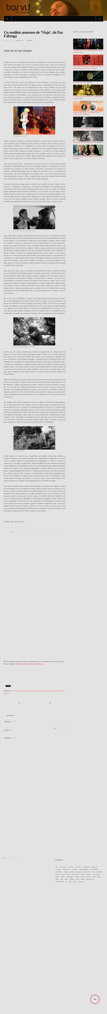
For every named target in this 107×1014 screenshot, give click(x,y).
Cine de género (86, 867)
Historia (88, 874)
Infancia (62, 876)
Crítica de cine (87, 871)
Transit (75, 52)
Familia (63, 874)
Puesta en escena (90, 879)
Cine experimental (94, 869)
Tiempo (75, 881)
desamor (28, 690)
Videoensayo (81, 881)
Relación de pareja (53, 690)
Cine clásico (70, 867)
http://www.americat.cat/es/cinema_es (31, 664)
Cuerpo (93, 871)
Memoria (83, 876)
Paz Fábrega (45, 690)
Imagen (57, 876)
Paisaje (77, 879)
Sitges (70, 881)
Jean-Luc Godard (69, 876)
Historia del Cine (95, 874)
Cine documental (66, 869)
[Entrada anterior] (19, 703)
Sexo (8, 693)
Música (66, 879)
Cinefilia (66, 871)
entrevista (58, 874)
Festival (68, 874)
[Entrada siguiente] (50, 703)
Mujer (61, 879)
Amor (13, 690)
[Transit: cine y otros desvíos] (18, 8)
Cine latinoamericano (20, 690)
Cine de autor (78, 867)
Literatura (77, 876)
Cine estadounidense (83, 869)
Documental (99, 871)
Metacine (88, 876)
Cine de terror (94, 867)
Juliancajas (19, 40)
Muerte (57, 879)
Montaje (99, 876)
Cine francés (72, 871)
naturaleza (72, 879)
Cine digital (58, 869)
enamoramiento (38, 690)
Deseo (32, 690)
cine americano (63, 867)
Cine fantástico (59, 871)
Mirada (93, 876)
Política (83, 879)
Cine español (74, 869)
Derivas (30, 40)
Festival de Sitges (75, 874)
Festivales (83, 874)
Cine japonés (79, 871)
